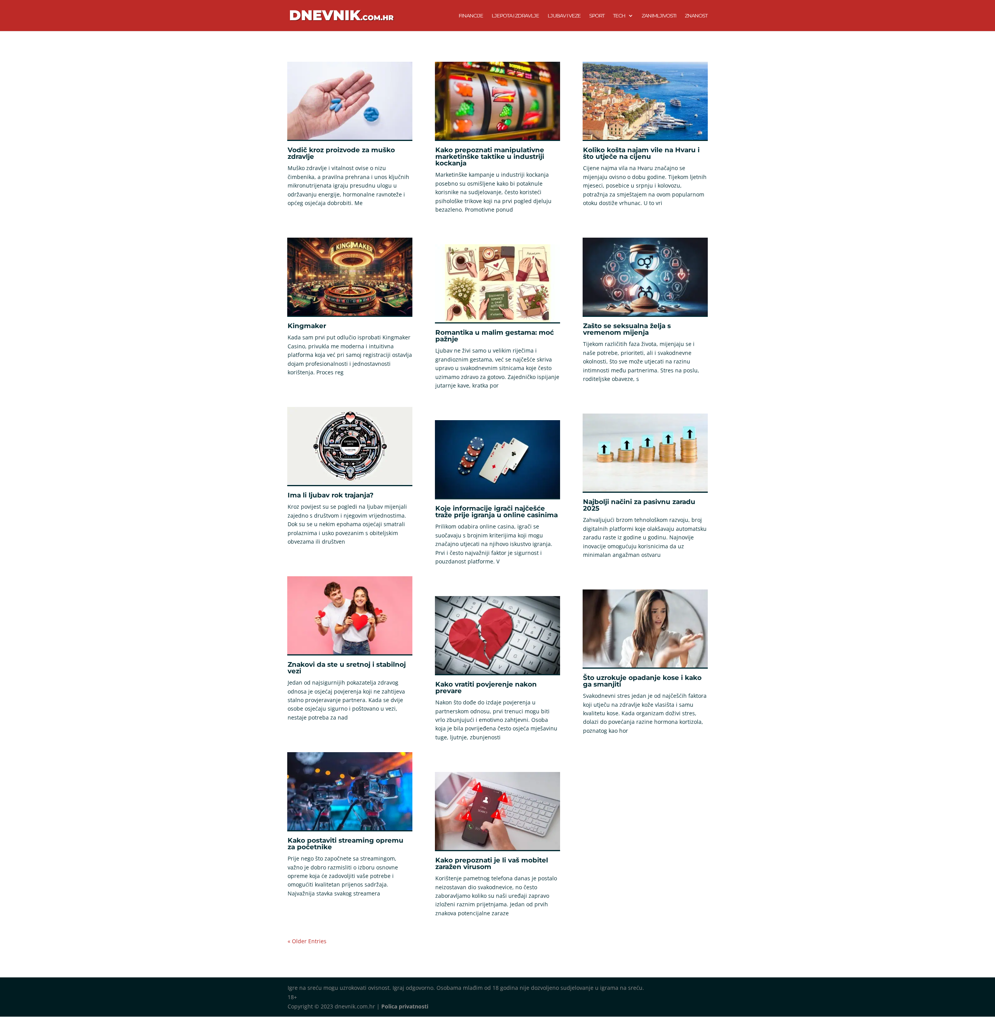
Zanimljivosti (659, 16)
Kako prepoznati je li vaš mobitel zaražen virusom (491, 863)
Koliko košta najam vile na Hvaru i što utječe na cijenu (641, 153)
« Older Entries (307, 941)
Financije (471, 16)
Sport (596, 16)
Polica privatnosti (404, 1006)
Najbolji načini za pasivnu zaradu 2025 (639, 505)
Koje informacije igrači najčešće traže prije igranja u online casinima (496, 511)
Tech (619, 16)
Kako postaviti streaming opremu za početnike (345, 843)
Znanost (696, 16)
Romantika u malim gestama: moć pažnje (494, 336)
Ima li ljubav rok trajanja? (331, 495)
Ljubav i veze (564, 16)
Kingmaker (307, 326)
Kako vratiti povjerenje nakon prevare (486, 687)
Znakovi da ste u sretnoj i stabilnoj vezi (347, 668)
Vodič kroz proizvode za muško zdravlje (341, 153)
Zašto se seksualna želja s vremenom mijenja (627, 329)
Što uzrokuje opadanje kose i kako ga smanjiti (642, 681)
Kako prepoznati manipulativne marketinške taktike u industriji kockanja (489, 156)
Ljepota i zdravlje (515, 16)
